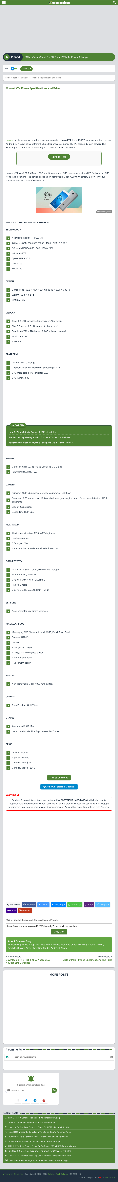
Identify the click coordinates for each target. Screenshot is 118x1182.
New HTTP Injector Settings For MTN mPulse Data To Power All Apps (40, 1132)
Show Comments (25, 1057)
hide (63, 156)
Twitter (44, 904)
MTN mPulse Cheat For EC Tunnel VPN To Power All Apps (56, 57)
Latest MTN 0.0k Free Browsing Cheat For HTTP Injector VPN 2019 (39, 1127)
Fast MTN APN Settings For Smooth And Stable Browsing (34, 1118)
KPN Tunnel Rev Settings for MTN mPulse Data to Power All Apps (39, 1160)
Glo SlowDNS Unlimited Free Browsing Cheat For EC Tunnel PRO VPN (40, 1151)
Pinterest (26, 910)
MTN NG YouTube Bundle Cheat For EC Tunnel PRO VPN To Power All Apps (42, 1146)
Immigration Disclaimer (13, 1174)
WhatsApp (75, 904)
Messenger (59, 904)
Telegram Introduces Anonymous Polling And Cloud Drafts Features (41, 442)
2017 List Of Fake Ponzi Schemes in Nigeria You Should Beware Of (38, 1137)
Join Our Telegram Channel (60, 786)
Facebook (30, 904)
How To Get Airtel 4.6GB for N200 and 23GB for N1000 (33, 1122)
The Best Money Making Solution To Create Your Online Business (39, 437)
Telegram (104, 904)
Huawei (9, 140)
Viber (90, 904)
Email (13, 910)
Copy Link (59, 931)
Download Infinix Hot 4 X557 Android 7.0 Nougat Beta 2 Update (28, 961)
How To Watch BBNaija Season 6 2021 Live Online (32, 432)
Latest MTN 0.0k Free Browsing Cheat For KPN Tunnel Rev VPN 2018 (40, 1155)
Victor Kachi (109, 1177)
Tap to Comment (59, 777)
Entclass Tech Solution (58, 1174)
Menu (27, 68)
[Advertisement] (59, 28)
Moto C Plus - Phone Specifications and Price (87, 959)
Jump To (59, 156)
